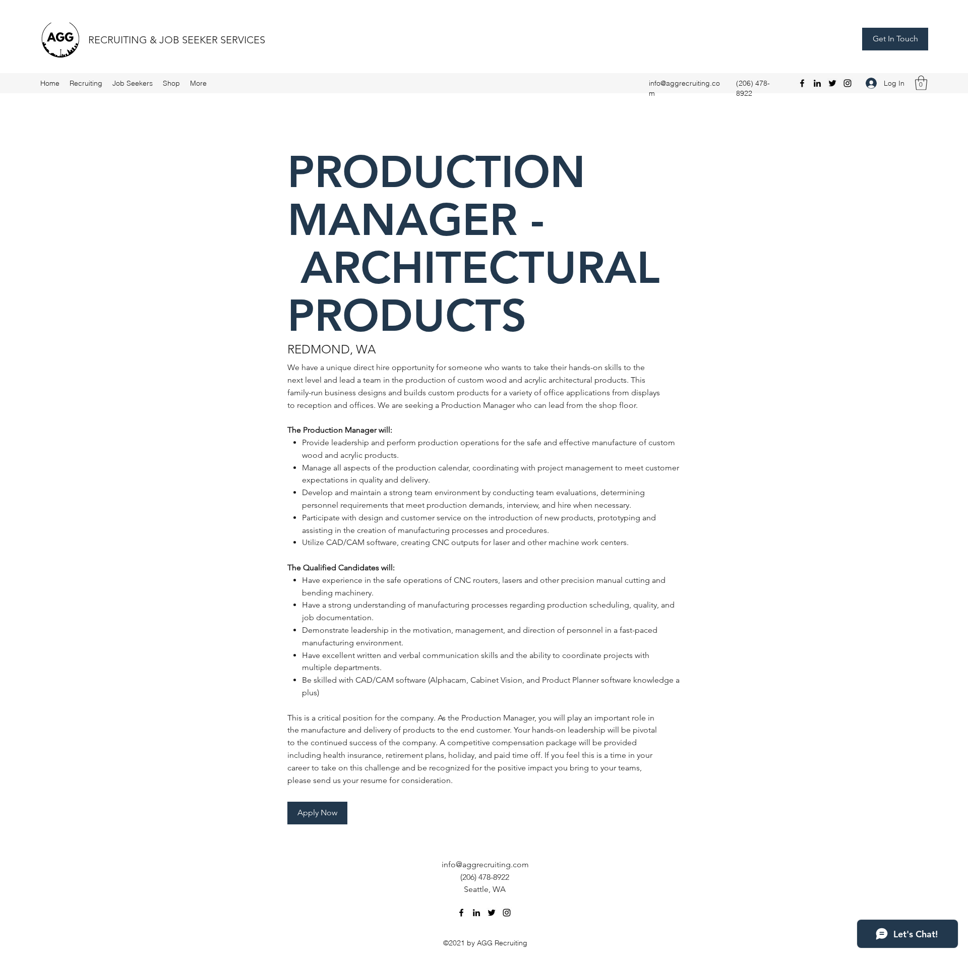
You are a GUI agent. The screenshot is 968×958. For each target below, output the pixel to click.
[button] (921, 83)
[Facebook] (802, 83)
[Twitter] (832, 83)
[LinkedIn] (817, 83)
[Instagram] (847, 83)
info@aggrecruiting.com (485, 864)
